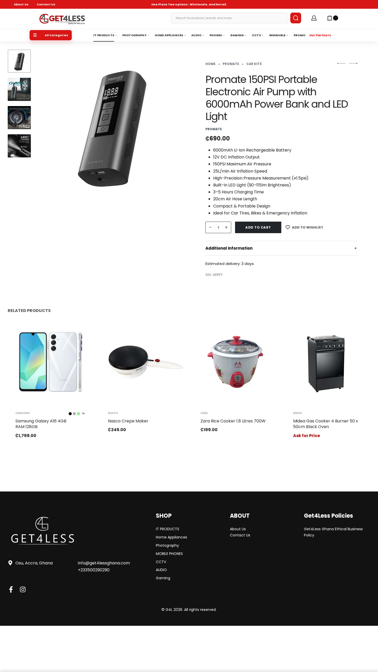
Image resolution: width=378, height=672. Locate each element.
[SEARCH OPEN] (296, 18)
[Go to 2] (19, 89)
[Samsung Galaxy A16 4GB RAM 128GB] (50, 361)
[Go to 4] (19, 145)
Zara (204, 413)
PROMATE (231, 64)
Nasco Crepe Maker (128, 421)
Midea (297, 413)
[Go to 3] (19, 117)
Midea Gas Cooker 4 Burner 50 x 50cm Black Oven (325, 424)
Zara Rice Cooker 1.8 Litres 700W (233, 421)
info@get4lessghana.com (104, 563)
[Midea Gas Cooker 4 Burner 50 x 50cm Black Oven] (327, 361)
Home (210, 64)
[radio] (70, 413)
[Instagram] (23, 589)
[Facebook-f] (11, 589)
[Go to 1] (19, 61)
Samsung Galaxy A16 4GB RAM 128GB (40, 424)
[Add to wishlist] (80, 331)
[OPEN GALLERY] (111, 125)
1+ (83, 413)
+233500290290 (94, 570)
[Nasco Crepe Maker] (142, 361)
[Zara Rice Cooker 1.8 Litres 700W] (235, 361)
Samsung (22, 413)
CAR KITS (254, 64)
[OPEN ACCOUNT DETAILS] (314, 18)
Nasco (113, 413)
